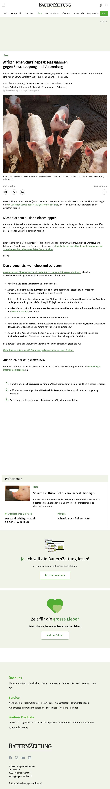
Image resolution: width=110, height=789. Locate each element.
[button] (3, 5)
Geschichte (34, 683)
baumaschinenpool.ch (46, 722)
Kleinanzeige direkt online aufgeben (26, 708)
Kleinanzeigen (61, 703)
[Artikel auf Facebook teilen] (5, 192)
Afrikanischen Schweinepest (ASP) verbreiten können (32, 204)
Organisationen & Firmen (98, 13)
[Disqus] (55, 438)
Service (14, 697)
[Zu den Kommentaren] (104, 192)
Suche (107, 5)
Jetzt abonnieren (55, 575)
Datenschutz (68, 683)
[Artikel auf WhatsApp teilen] (14, 192)
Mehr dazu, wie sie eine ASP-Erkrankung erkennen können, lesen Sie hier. (38, 350)
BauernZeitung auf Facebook (10, 757)
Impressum (54, 683)
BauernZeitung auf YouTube (23, 757)
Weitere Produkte (21, 717)
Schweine (61, 87)
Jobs (94, 683)
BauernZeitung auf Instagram (16, 757)
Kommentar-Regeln (80, 703)
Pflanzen (66, 13)
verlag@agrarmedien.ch (20, 776)
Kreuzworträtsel (31, 703)
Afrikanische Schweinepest (43, 87)
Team (44, 683)
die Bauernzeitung (18, 683)
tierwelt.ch (14, 722)
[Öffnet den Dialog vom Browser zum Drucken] (22, 192)
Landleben (29, 13)
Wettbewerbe (15, 703)
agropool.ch (27, 722)
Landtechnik (78, 13)
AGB (78, 683)
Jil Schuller (12, 87)
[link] (69, 493)
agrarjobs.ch (65, 722)
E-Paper (101, 5)
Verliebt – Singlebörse (83, 722)
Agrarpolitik (16, 13)
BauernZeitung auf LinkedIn (29, 757)
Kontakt (86, 683)
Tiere (39, 13)
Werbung (64, 708)
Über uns (15, 678)
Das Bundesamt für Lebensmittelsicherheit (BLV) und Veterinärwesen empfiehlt (42, 272)
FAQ (10, 688)
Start (5, 13)
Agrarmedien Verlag (18, 727)
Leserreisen (47, 703)
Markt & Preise (51, 13)
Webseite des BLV (20, 311)
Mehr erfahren (55, 635)
